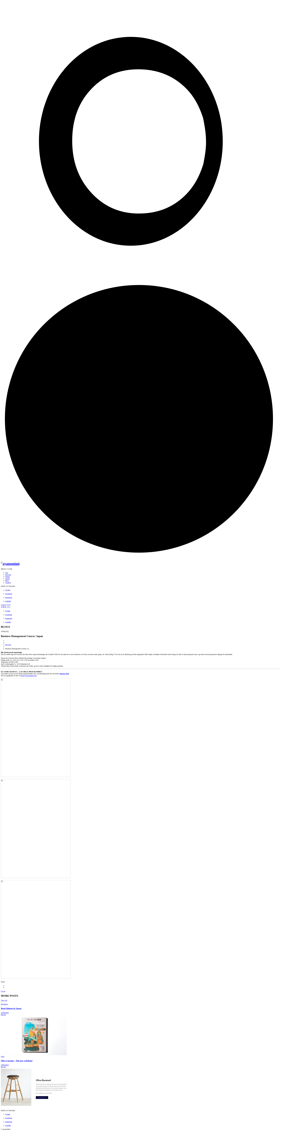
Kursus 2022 (64, 674)
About (7, 579)
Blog (7, 581)
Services (8, 575)
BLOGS (8, 645)
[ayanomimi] (10, 564)
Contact (8, 583)
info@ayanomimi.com (29, 676)
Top (6, 573)
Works (7, 577)
